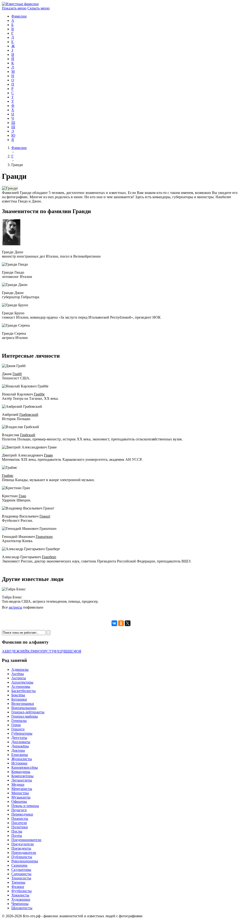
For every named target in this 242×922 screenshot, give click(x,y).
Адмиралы (20, 669)
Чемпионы (20, 904)
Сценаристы (21, 874)
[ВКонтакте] (114, 623)
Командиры (20, 772)
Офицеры (19, 801)
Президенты (21, 848)
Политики (19, 827)
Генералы (19, 721)
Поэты (16, 836)
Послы (16, 831)
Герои (16, 725)
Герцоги (18, 729)
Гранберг (49, 557)
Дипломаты (20, 742)
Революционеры (24, 861)
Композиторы (22, 776)
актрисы (15, 607)
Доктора (18, 750)
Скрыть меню (38, 8)
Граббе (39, 394)
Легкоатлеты (21, 780)
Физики (17, 887)
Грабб (17, 374)
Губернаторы (21, 733)
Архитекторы (22, 682)
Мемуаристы (21, 789)
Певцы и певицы (25, 806)
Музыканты (20, 797)
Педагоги (19, 810)
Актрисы (18, 678)
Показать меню (14, 8)
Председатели (22, 844)
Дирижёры (20, 746)
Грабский (27, 435)
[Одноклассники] (121, 623)
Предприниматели (26, 840)
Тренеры (18, 882)
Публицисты (21, 857)
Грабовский (28, 415)
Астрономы (20, 687)
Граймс (7, 476)
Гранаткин (44, 537)
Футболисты (21, 891)
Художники (20, 899)
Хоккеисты (20, 895)
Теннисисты (21, 878)
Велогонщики (22, 704)
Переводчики (22, 814)
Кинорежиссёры (24, 767)
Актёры (17, 674)
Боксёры (18, 695)
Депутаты (19, 738)
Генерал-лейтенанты (27, 712)
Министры (20, 793)
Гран (22, 496)
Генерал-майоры (24, 716)
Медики (17, 784)
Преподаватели (23, 853)
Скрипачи (19, 865)
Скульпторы (21, 870)
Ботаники (19, 699)
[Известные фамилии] (20, 4)
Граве (48, 455)
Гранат (44, 516)
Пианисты (19, 819)
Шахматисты (21, 908)
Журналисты (21, 759)
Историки (19, 763)
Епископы (19, 755)
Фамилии (19, 16)
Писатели (19, 823)
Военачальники (23, 708)
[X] (127, 623)
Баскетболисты (23, 691)
